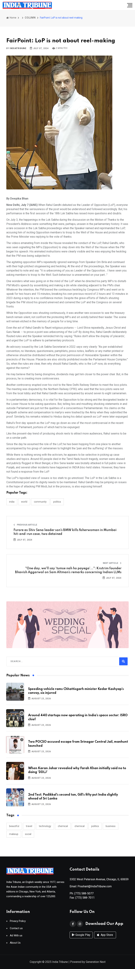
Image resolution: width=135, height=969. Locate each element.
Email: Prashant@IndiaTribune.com (91, 886)
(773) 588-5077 (84, 893)
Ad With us (16, 935)
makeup (13, 834)
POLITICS (57, 501)
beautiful (14, 826)
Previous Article (26, 525)
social (28, 834)
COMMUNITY (40, 501)
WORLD (24, 501)
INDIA (11, 501)
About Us (15, 942)
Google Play (82, 935)
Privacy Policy (18, 921)
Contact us (16, 928)
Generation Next (95, 962)
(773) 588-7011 (85, 897)
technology (45, 826)
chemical (63, 826)
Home (12, 17)
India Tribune (60, 962)
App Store (106, 935)
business (110, 826)
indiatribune (18, 48)
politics (95, 826)
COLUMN (30, 17)
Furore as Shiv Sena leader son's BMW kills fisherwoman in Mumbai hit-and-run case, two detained (65, 532)
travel (29, 826)
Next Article (111, 563)
